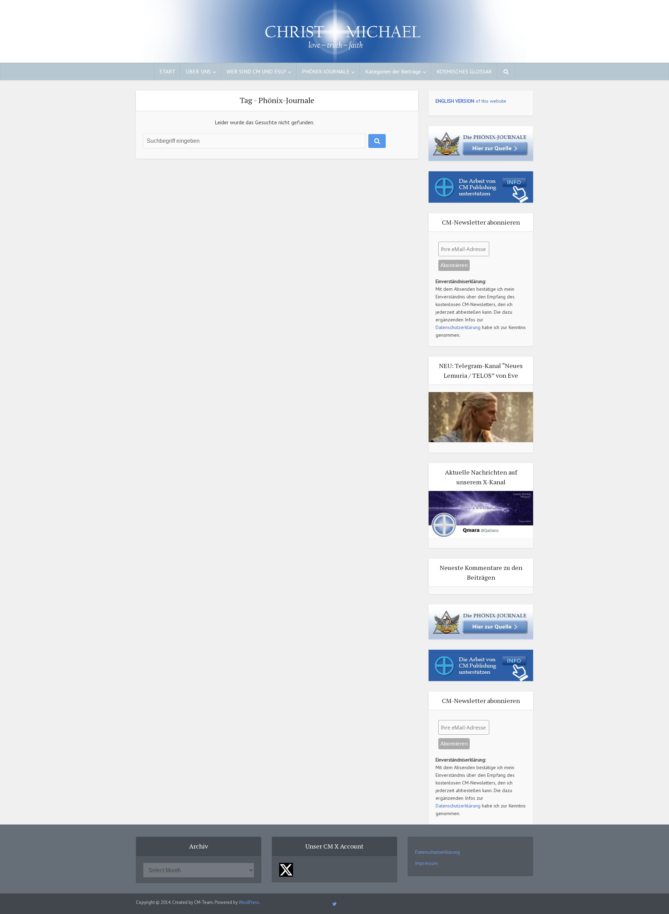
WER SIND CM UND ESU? (256, 71)
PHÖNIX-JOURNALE (325, 71)
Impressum (426, 863)
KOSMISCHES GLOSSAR (464, 71)
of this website (471, 101)
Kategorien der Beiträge (393, 71)
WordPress (249, 902)
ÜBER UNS (198, 71)
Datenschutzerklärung (458, 327)
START (167, 71)
